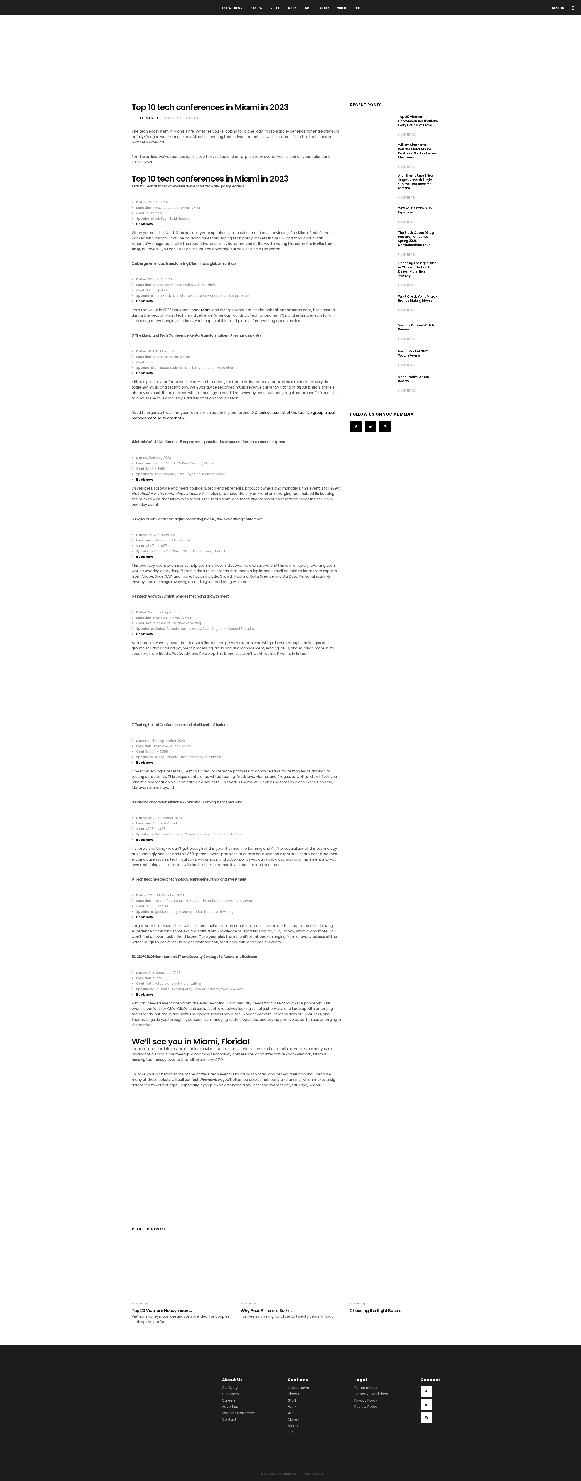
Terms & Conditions (371, 1394)
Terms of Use (365, 1387)
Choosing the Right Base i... (376, 1311)
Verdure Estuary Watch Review (416, 327)
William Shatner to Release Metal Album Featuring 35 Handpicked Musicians (417, 151)
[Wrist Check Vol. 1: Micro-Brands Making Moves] (370, 302)
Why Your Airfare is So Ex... (266, 1311)
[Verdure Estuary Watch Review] (370, 331)
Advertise (230, 1406)
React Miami (200, 309)
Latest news (298, 1387)
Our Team (230, 1394)
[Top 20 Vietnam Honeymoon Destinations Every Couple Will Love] (370, 125)
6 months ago (407, 134)
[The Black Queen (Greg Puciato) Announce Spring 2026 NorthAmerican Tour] (370, 242)
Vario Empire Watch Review (413, 379)
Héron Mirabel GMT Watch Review (413, 353)
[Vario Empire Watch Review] (370, 383)
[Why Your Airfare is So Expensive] (370, 214)
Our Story (230, 1387)
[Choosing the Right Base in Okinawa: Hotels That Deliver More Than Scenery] (370, 273)
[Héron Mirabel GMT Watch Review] (370, 357)
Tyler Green (149, 118)
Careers (229, 1400)
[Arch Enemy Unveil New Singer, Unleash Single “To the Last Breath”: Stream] (370, 185)
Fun (291, 1432)
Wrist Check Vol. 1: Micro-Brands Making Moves (417, 298)
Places (293, 1394)
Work (292, 1406)
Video (293, 1425)
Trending (557, 7)
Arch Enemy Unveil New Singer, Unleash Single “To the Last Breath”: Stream (415, 181)
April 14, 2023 (173, 118)
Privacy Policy (365, 1400)
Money (293, 1419)
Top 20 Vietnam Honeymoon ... (162, 1311)
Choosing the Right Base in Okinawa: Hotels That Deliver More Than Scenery (417, 269)
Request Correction (238, 1413)
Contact (229, 1419)
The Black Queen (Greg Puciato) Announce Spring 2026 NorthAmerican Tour (416, 238)
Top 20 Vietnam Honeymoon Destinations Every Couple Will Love (418, 120)
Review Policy (365, 1406)
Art (290, 1413)
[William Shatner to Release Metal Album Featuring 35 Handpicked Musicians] (370, 155)
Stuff (292, 1400)
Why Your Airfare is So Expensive (415, 210)
